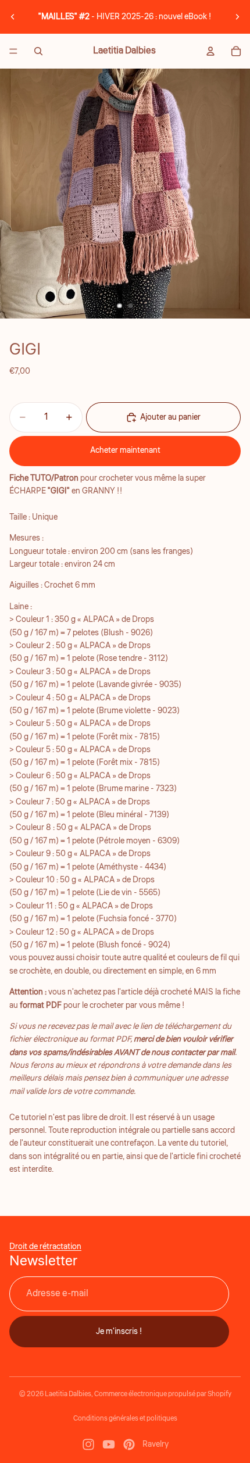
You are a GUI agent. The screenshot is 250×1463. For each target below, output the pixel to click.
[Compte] (210, 51)
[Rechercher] (38, 51)
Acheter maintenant (125, 450)
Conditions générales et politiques (125, 1418)
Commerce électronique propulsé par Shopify (162, 1394)
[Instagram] (88, 1444)
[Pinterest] (129, 1444)
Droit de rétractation (45, 1247)
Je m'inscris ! (119, 1331)
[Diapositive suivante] (237, 17)
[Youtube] (109, 1444)
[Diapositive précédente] (13, 17)
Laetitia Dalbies (68, 1394)
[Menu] (13, 51)
